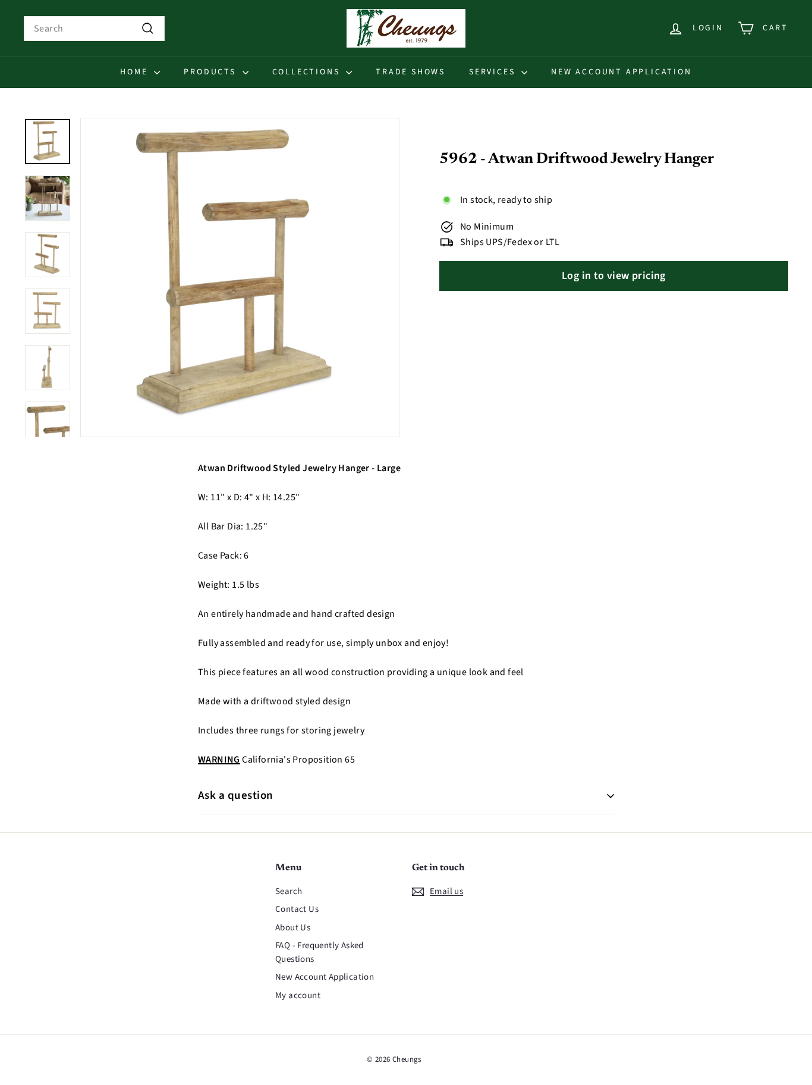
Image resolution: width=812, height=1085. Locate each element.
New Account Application (621, 72)
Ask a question (235, 796)
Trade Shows (410, 72)
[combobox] (94, 28)
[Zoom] (240, 277)
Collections (308, 72)
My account (297, 995)
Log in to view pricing (614, 276)
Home (135, 72)
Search (288, 891)
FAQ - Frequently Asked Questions (319, 952)
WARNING (219, 759)
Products (211, 72)
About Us (292, 927)
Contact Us (297, 909)
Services (493, 72)
